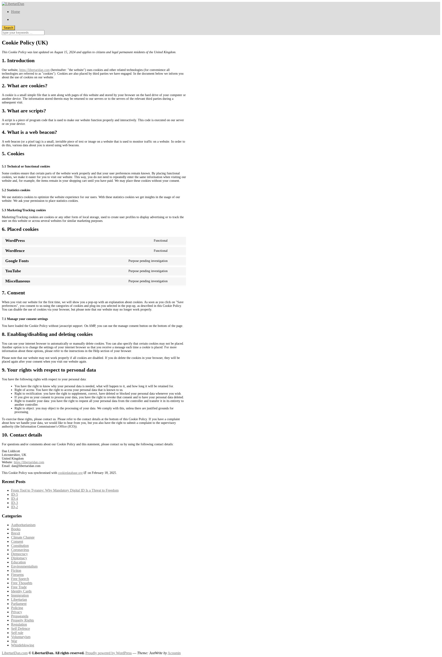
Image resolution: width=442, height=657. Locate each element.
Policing (17, 608)
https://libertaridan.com (34, 70)
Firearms (17, 575)
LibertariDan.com (15, 653)
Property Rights (22, 620)
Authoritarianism (23, 525)
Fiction (16, 570)
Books (15, 529)
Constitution (20, 546)
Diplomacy (19, 558)
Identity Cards (21, 591)
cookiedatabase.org (70, 473)
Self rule (17, 633)
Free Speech (20, 579)
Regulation (19, 624)
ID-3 (14, 503)
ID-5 (14, 494)
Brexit (15, 533)
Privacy (16, 612)
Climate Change (23, 537)
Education (18, 562)
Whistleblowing (22, 645)
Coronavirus (20, 550)
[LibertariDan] (13, 4)
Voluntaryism (20, 637)
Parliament (18, 604)
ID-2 (14, 507)
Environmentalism (24, 566)
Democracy (19, 554)
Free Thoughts (21, 583)
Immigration (20, 595)
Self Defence (20, 629)
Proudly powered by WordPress (108, 653)
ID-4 (14, 499)
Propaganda (19, 616)
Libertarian (19, 599)
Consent (17, 541)
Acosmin (174, 653)
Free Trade (19, 587)
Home (15, 12)
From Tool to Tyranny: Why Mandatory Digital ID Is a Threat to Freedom (65, 490)
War (14, 641)
